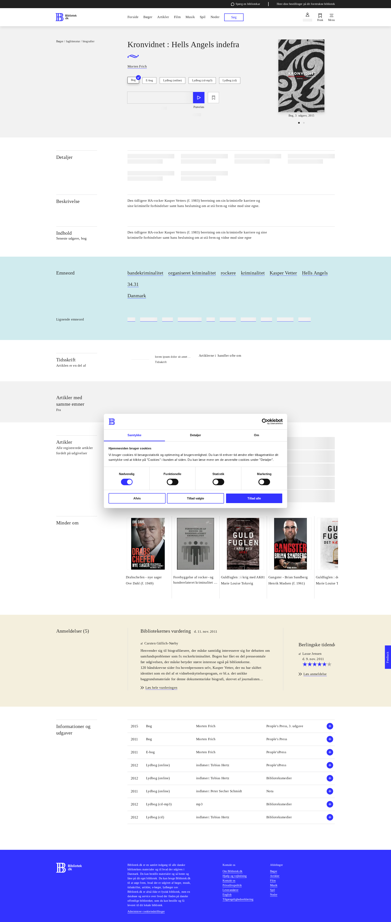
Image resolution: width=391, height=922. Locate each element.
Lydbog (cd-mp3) (202, 80)
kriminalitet (253, 273)
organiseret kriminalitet (192, 273)
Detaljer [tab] (195, 435)
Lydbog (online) (172, 80)
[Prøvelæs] (198, 97)
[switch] (172, 482)
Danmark (136, 295)
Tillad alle (254, 498)
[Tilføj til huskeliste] (213, 97)
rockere (228, 273)
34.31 (133, 284)
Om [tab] (256, 435)
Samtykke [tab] (134, 435)
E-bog (149, 80)
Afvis (137, 498)
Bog (133, 80)
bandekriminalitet (145, 273)
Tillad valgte (195, 498)
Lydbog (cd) (230, 80)
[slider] (301, 78)
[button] (231, 726)
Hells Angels (315, 273)
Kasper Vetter (283, 273)
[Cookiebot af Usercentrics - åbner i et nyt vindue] (265, 421)
